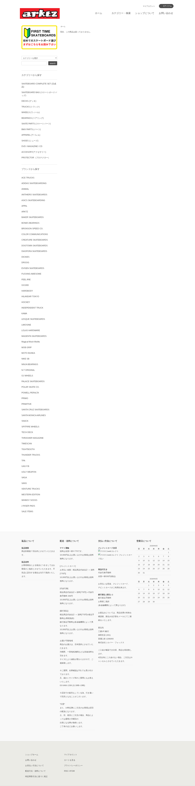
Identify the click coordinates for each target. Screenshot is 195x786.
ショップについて (144, 13)
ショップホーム (31, 755)
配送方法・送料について (35, 771)
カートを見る (69, 760)
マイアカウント (149, 6)
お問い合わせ (166, 13)
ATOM (72, 771)
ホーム (98, 13)
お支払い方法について (34, 765)
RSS (66, 771)
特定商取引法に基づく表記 (36, 776)
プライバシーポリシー (73, 765)
